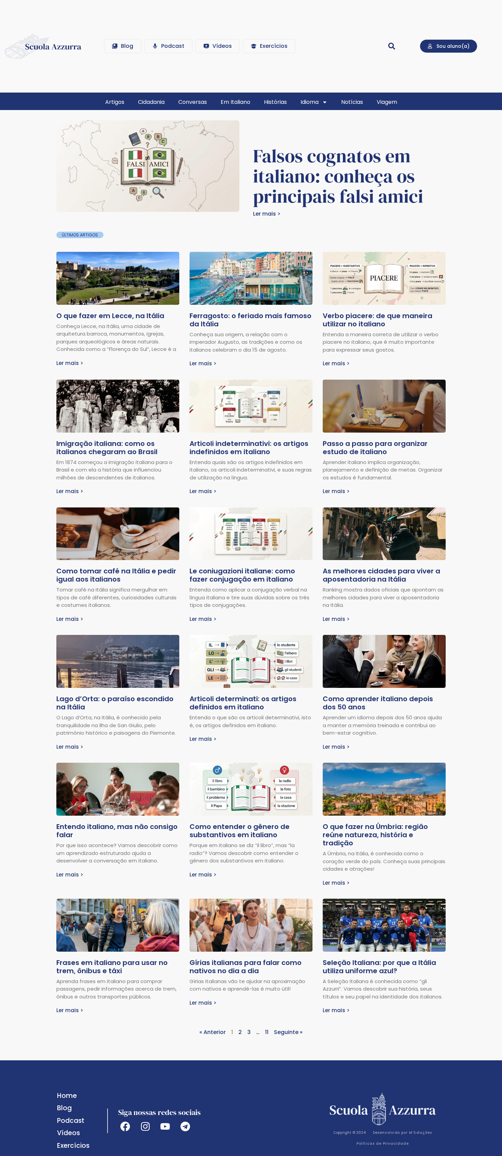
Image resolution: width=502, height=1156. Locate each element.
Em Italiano (235, 102)
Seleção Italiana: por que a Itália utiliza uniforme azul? (379, 967)
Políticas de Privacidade (383, 1143)
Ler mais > (266, 214)
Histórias (275, 102)
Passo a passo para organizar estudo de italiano (375, 448)
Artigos (114, 102)
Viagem (387, 102)
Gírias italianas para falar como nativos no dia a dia (246, 967)
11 (266, 1032)
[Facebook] (125, 1126)
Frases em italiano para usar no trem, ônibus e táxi (112, 967)
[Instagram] (145, 1126)
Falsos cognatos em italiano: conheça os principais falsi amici (338, 176)
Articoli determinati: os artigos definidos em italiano (243, 703)
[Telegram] (185, 1126)
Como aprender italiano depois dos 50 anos (378, 703)
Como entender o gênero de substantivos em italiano (240, 831)
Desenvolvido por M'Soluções (402, 1132)
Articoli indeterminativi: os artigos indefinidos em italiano (249, 448)
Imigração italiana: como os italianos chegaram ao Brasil (106, 448)
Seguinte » (288, 1032)
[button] (391, 46)
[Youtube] (165, 1126)
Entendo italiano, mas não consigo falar (117, 831)
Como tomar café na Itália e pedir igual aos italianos (116, 575)
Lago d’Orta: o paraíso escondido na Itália (114, 703)
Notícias (352, 102)
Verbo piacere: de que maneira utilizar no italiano (377, 320)
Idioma (310, 102)
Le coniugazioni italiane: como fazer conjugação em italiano (242, 575)
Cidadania (151, 102)
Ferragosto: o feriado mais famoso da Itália (250, 320)
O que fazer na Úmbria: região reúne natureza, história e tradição (375, 835)
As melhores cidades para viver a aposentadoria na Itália (381, 575)
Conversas (192, 102)
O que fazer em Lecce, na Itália (110, 316)
